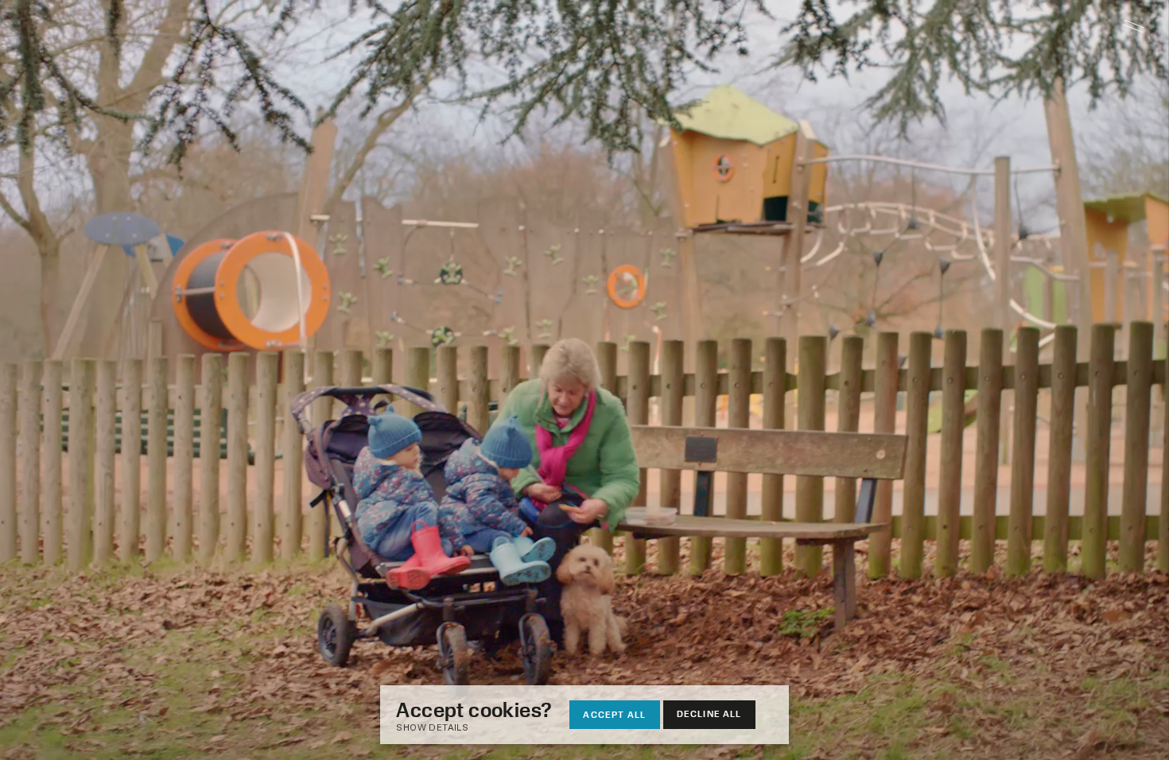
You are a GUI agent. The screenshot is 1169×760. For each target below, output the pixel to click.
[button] (482, 728)
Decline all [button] (709, 713)
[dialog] (584, 714)
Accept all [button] (614, 714)
